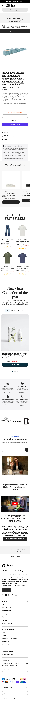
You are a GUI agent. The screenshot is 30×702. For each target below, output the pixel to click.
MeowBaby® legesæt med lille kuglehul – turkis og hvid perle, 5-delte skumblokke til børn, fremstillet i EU (15, 27)
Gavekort (4, 620)
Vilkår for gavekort (7, 623)
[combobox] (15, 10)
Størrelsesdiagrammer (8, 654)
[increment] (26, 116)
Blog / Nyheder (6, 617)
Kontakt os (4, 635)
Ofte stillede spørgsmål (8, 651)
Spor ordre (5, 648)
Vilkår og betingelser (7, 645)
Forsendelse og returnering (9, 638)
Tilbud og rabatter (7, 614)
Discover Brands (15, 15)
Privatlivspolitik (6, 642)
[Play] (15, 503)
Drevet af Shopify (12, 698)
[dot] (12, 371)
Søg (3, 604)
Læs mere (22, 1)
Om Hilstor (6, 590)
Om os (3, 632)
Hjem (3, 25)
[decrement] (4, 116)
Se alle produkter (6, 607)
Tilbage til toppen (15, 556)
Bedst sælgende (6, 611)
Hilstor (6, 698)
